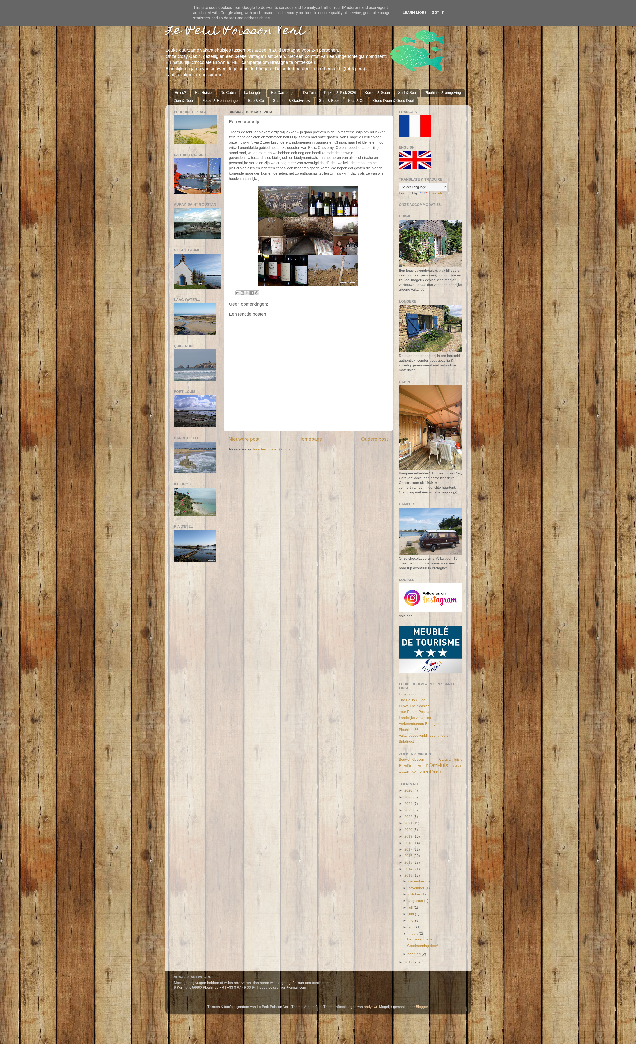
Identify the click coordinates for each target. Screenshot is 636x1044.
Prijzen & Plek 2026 (340, 92)
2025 (408, 797)
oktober (414, 894)
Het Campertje (282, 92)
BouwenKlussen (411, 759)
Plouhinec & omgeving (443, 92)
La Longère (253, 92)
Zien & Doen (184, 100)
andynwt (370, 1007)
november (416, 888)
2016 (408, 856)
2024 (408, 804)
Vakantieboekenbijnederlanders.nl (425, 735)
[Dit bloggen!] (242, 292)
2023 (408, 810)
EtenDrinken (410, 765)
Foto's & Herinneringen (220, 100)
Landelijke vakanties (415, 718)
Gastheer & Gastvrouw (291, 100)
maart (413, 933)
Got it (438, 12)
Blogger (422, 1007)
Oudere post (374, 439)
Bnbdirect (406, 741)
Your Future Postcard (416, 712)
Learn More (415, 12)
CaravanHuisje (450, 759)
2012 (408, 962)
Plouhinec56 (408, 730)
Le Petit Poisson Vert (235, 31)
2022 (408, 817)
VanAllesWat (408, 772)
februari (415, 954)
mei (411, 920)
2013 (408, 875)
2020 (408, 830)
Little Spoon (408, 694)
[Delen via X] (247, 292)
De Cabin (228, 92)
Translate (436, 193)
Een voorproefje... (421, 939)
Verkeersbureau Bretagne (419, 724)
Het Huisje (203, 92)
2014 (408, 869)
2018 (408, 843)
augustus (416, 901)
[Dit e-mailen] (237, 292)
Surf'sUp (457, 766)
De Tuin (309, 92)
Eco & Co (256, 100)
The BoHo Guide (412, 700)
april (412, 927)
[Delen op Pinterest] (256, 292)
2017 (408, 849)
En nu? (180, 92)
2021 (408, 823)
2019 (408, 836)
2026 (408, 790)
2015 (408, 862)
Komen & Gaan (377, 92)
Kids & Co (356, 100)
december (416, 881)
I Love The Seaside (414, 706)
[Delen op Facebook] (251, 292)
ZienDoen (431, 772)
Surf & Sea (407, 92)
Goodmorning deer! (422, 946)
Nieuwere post (244, 439)
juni (411, 914)
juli (411, 907)
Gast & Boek (329, 100)
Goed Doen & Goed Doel (393, 100)
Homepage (310, 439)
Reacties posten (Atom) (271, 449)
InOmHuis (436, 765)
